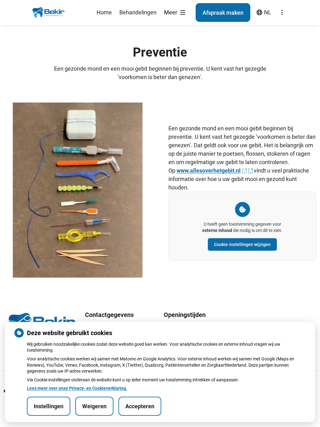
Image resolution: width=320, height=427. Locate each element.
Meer (171, 12)
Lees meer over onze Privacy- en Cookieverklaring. (77, 388)
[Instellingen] (282, 12)
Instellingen (48, 406)
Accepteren (139, 406)
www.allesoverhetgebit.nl (209, 170)
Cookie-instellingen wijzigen (242, 244)
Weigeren (94, 406)
